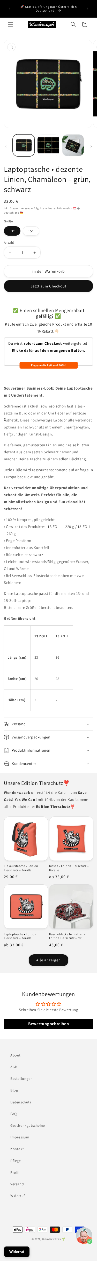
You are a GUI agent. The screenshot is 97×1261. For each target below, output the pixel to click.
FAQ (13, 1113)
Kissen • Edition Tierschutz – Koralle (69, 868)
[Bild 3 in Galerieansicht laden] (48, 145)
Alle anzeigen (48, 959)
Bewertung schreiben (48, 1023)
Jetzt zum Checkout (48, 286)
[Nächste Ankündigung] (87, 8)
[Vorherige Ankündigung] (9, 8)
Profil (15, 1172)
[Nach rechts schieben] (91, 146)
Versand (26, 208)
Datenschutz (21, 1102)
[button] (10, 24)
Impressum (19, 1137)
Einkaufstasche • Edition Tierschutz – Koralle (21, 868)
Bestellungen (21, 1078)
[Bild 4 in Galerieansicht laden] (73, 145)
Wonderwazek (51, 1239)
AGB (13, 1067)
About (15, 1055)
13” (12, 231)
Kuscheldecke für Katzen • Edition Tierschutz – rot (67, 936)
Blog (14, 1090)
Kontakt (17, 1148)
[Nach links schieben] (5, 146)
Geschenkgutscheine (27, 1125)
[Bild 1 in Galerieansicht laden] (24, 145)
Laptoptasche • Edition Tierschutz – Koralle (20, 936)
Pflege (15, 1160)
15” (31, 231)
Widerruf (17, 1195)
